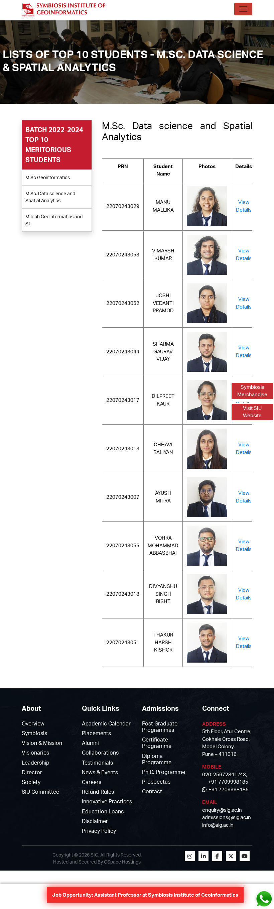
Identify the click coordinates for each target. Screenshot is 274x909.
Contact (152, 791)
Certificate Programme (156, 742)
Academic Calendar (106, 723)
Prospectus (156, 781)
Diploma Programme (156, 759)
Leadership (35, 762)
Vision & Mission (42, 743)
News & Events (100, 772)
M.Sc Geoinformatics (47, 177)
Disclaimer (95, 821)
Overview (33, 723)
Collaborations (100, 752)
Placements (96, 733)
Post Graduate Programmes (159, 726)
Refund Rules (98, 791)
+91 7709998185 (228, 789)
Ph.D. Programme (163, 772)
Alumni (90, 743)
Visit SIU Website (252, 412)
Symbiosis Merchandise (252, 391)
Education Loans (103, 811)
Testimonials (97, 762)
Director (32, 772)
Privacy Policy (99, 830)
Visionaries (35, 752)
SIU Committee (40, 791)
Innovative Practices (107, 801)
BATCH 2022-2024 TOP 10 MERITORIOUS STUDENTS (54, 144)
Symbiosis (34, 733)
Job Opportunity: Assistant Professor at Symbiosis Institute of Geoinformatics (145, 895)
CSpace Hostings (122, 862)
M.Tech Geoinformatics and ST (54, 220)
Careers (91, 782)
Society (31, 782)
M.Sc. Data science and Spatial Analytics (50, 197)
